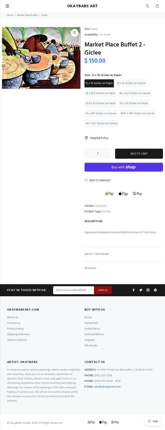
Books (88, 317)
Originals (90, 340)
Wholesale (91, 345)
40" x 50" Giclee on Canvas (102, 123)
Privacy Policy (15, 328)
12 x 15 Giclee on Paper (99, 83)
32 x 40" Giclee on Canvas (101, 113)
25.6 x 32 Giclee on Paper (101, 103)
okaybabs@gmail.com (107, 386)
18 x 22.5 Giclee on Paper (100, 93)
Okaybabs (101, 206)
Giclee (106, 211)
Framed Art (91, 323)
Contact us (13, 323)
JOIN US (103, 290)
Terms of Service (17, 340)
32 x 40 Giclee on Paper (134, 103)
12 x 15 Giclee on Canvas (131, 83)
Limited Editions (94, 334)
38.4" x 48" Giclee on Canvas (137, 113)
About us (12, 317)
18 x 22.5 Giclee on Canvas (134, 93)
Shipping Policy (99, 138)
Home (10, 15)
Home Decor (92, 328)
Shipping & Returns (18, 334)
